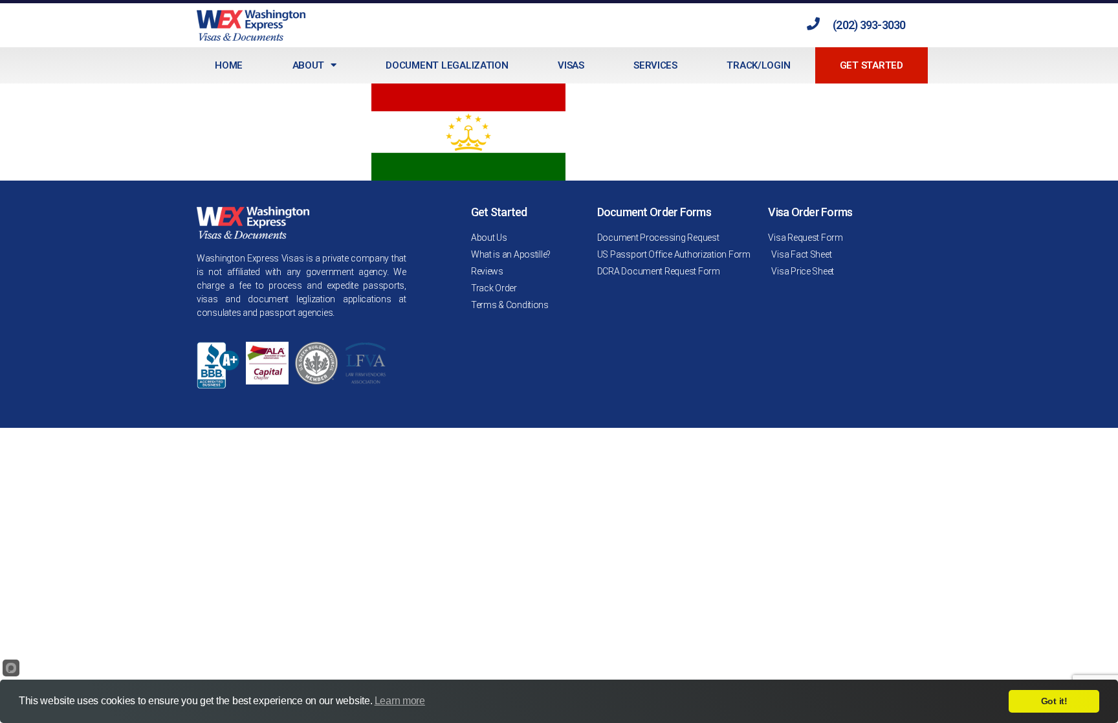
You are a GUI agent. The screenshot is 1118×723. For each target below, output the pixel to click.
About (308, 65)
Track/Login (758, 65)
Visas (571, 65)
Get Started (871, 65)
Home (229, 65)
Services (655, 65)
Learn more (400, 700)
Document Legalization (447, 65)
